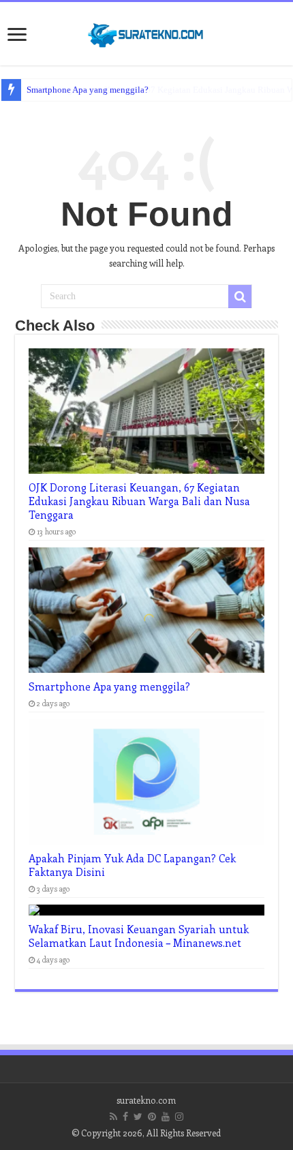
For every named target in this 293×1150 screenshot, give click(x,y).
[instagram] (179, 1116)
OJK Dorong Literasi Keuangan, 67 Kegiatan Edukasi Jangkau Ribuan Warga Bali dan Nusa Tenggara (139, 501)
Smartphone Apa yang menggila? (88, 90)
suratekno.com (146, 1100)
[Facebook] (125, 1116)
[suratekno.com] (146, 32)
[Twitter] (138, 1116)
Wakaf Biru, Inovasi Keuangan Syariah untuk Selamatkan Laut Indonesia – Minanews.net (139, 936)
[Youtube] (165, 1116)
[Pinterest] (151, 1116)
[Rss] (113, 1116)
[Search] (239, 296)
